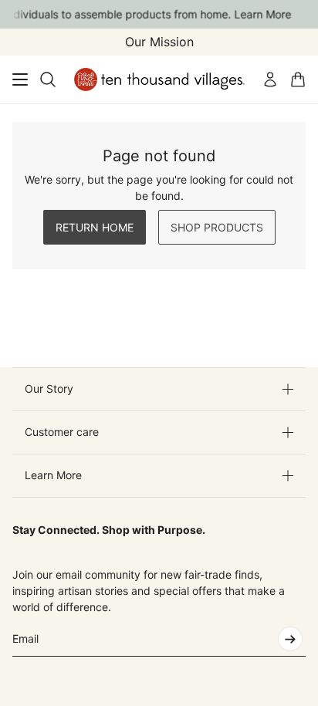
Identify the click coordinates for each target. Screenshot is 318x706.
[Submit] (290, 639)
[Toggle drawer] (20, 79)
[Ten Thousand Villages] (159, 79)
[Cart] (298, 79)
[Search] (48, 79)
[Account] (270, 79)
